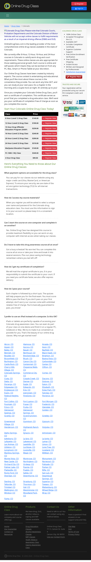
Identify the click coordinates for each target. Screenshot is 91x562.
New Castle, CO (11, 461)
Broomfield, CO (11, 358)
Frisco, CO (8, 407)
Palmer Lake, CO (11, 467)
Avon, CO (46, 347)
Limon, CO (46, 444)
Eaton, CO (46, 384)
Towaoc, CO (47, 484)
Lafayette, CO (10, 441)
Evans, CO (8, 393)
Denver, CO (28, 381)
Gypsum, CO (47, 421)
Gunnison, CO (29, 421)
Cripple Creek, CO (31, 378)
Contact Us (8, 531)
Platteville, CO (10, 470)
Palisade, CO (47, 464)
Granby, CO (9, 415)
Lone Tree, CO (48, 447)
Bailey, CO (8, 350)
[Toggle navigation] (7, 15)
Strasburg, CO (29, 481)
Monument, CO (49, 458)
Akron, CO (8, 344)
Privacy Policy (74, 534)
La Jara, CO (28, 438)
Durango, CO (10, 384)
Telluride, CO (10, 484)
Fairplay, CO (47, 393)
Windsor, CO (9, 493)
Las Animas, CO (11, 444)
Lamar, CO (46, 441)
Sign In (80, 8)
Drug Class (15, 26)
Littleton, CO (9, 447)
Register (80, 4)
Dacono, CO (47, 378)
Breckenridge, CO (31, 355)
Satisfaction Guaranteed (75, 72)
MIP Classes (30, 537)
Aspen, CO (9, 347)
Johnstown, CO (48, 433)
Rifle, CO (46, 470)
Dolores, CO (47, 381)
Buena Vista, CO (49, 358)
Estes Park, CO (48, 390)
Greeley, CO (47, 415)
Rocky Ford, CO (11, 473)
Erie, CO (26, 390)
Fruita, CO (27, 407)
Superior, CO (47, 481)
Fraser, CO (27, 404)
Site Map (71, 526)
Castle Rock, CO (11, 364)
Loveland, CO (48, 450)
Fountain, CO (10, 404)
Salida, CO (27, 473)
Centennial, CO (29, 364)
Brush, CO (27, 358)
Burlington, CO (11, 361)
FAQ (70, 529)
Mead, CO (27, 453)
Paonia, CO (28, 467)
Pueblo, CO (28, 470)
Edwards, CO (29, 387)
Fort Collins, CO (11, 401)
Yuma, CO (8, 498)
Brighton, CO (48, 355)
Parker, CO (47, 467)
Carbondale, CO (49, 361)
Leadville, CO (29, 444)
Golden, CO (47, 410)
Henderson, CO (11, 427)
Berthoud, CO (29, 353)
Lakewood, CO (29, 441)
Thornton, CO (29, 484)
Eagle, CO (27, 384)
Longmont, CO (10, 450)
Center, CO (47, 364)
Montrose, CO (29, 458)
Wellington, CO (11, 490)
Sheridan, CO (10, 475)
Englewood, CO (11, 390)
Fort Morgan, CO (49, 401)
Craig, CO (8, 378)
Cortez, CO (47, 373)
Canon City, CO (29, 361)
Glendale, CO (48, 407)
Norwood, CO (48, 461)
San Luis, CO (47, 473)
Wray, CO (46, 493)
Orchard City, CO (11, 464)
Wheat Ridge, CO (49, 490)
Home (6, 26)
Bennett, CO (9, 353)
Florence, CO (48, 395)
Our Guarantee (10, 529)
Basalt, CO (27, 350)
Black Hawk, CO (49, 353)
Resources (8, 534)
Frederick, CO (48, 404)
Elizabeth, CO (48, 387)
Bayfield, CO (47, 350)
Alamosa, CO (29, 344)
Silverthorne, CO (30, 475)
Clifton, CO (47, 367)
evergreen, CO (29, 393)
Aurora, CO (28, 347)
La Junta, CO (47, 438)
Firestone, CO (29, 395)
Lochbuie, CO (29, 447)
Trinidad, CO (9, 487)
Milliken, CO (47, 453)
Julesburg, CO (10, 438)
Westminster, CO (30, 490)
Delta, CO (8, 381)
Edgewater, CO (10, 387)
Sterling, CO (9, 481)
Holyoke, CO (47, 427)
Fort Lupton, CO (30, 401)
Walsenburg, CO (49, 487)
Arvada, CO (47, 344)
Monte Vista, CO (11, 458)
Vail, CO (26, 487)
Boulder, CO (9, 355)
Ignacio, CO (28, 433)
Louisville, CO (29, 450)
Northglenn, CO (30, 461)
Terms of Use (73, 531)
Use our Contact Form (56, 537)
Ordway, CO (28, 464)
